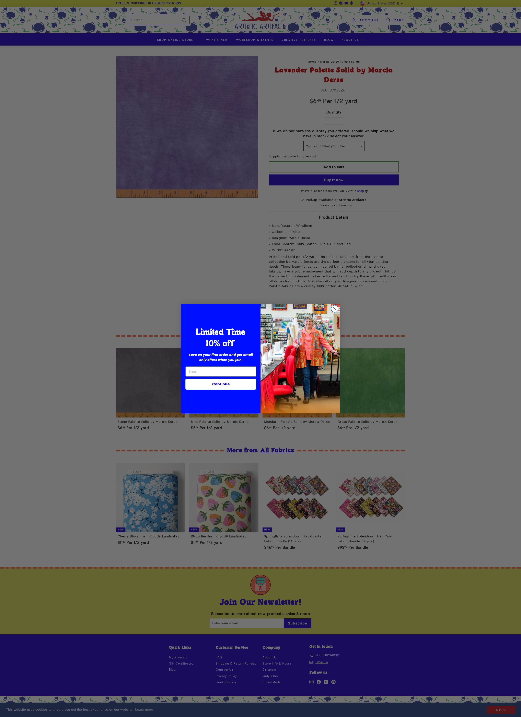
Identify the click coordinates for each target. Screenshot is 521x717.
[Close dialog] (334, 308)
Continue (221, 384)
